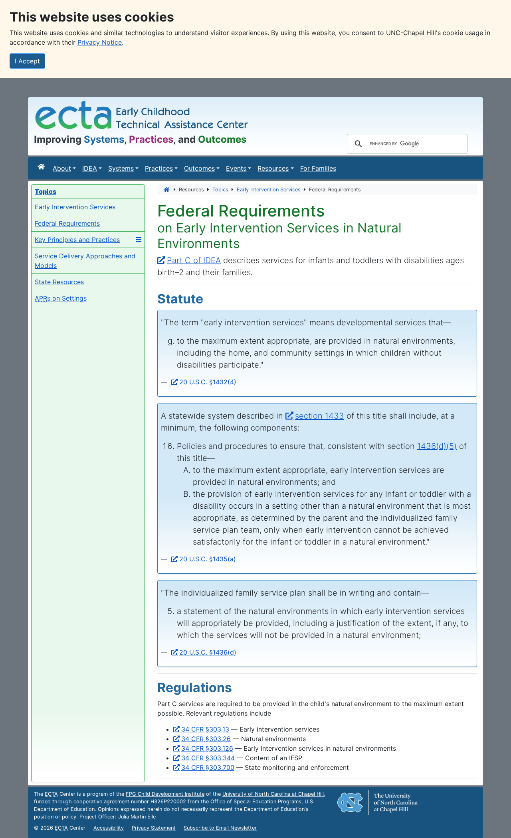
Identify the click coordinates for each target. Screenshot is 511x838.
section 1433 (319, 416)
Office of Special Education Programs (255, 802)
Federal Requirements (67, 223)
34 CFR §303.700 (207, 767)
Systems (121, 168)
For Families (318, 168)
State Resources (59, 282)
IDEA (89, 168)
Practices (159, 168)
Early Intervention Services (75, 207)
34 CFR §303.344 (208, 758)
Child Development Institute (165, 794)
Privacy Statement (154, 828)
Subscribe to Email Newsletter (220, 828)
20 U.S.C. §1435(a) (207, 559)
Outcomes (199, 168)
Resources (273, 168)
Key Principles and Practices (77, 240)
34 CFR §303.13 (205, 729)
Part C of (194, 260)
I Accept (27, 61)
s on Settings (61, 298)
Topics (220, 190)
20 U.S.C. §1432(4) (207, 382)
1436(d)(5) (437, 446)
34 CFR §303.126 (207, 748)
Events (236, 168)
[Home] (42, 166)
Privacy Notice (99, 42)
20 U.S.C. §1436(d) (207, 652)
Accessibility (108, 828)
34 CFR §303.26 (206, 739)
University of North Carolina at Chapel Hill (273, 794)
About (62, 168)
